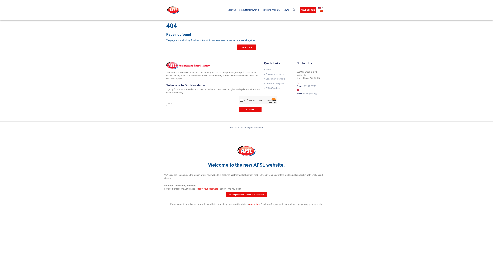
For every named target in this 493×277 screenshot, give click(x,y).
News (286, 10)
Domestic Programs (275, 83)
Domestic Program (271, 10)
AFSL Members (273, 88)
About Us (232, 10)
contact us (254, 204)
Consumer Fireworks (249, 10)
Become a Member (275, 74)
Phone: (306, 86)
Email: (306, 93)
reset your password (208, 188)
